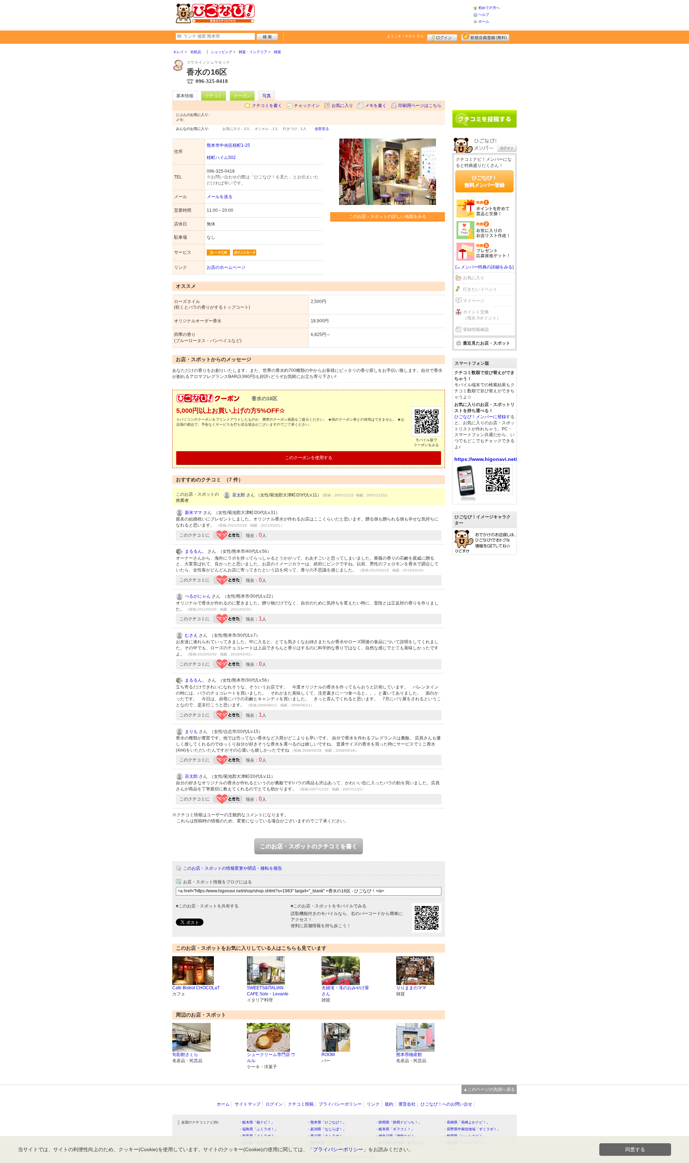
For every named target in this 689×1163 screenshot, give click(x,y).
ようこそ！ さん (405, 36)
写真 (266, 95)
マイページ (473, 300)
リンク (373, 1104)
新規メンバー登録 (485, 36)
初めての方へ (489, 8)
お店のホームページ (226, 267)
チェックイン (307, 105)
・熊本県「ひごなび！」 (326, 1122)
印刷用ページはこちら (419, 105)
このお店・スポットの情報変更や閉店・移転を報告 (232, 868)
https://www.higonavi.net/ (485, 459)
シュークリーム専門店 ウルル (271, 1057)
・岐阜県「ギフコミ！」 (394, 1129)
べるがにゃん (198, 596)
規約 (389, 1104)
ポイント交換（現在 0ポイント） (482, 315)
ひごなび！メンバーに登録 (480, 416)
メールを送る (220, 196)
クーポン (242, 95)
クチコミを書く (267, 105)
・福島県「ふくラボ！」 (258, 1129)
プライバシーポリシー (340, 1104)
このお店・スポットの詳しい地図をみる (387, 216)
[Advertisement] (364, 14)
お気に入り (342, 105)
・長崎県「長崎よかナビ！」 (466, 1122)
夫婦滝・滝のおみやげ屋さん (345, 990)
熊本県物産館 (409, 1054)
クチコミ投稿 (301, 1104)
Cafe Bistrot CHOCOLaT (196, 987)
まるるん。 (195, 551)
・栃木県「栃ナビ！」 (257, 1122)
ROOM (328, 1054)
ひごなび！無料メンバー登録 (484, 181)
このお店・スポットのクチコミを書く (308, 846)
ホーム (483, 21)
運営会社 (407, 1104)
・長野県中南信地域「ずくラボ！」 (472, 1129)
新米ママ (193, 512)
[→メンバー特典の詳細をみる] (484, 267)
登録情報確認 (476, 329)
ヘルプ (483, 15)
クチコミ (213, 95)
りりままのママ (411, 987)
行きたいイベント (480, 289)
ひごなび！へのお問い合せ (446, 1104)
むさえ (191, 635)
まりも (191, 731)
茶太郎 (238, 495)
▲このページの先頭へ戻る (489, 1089)
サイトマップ (248, 1104)
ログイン (442, 36)
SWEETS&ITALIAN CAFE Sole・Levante (268, 990)
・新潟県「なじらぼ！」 (326, 1129)
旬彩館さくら (185, 1054)
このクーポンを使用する (308, 457)
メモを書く (375, 105)
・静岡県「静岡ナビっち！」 (398, 1122)
